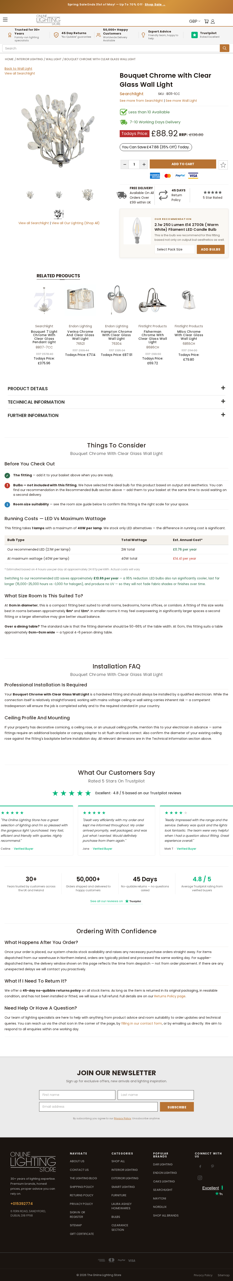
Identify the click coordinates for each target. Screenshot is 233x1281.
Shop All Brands (166, 1215)
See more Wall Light (181, 100)
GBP (193, 21)
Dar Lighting (162, 1164)
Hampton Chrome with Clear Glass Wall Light (116, 335)
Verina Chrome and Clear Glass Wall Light (80, 335)
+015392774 (21, 1203)
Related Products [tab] (58, 276)
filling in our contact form (141, 1023)
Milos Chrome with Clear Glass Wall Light (189, 335)
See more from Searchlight (142, 100)
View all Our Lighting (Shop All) (76, 223)
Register (76, 1217)
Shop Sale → (155, 4)
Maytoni (159, 1198)
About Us (77, 1161)
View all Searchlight (20, 73)
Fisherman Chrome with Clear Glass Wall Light (152, 336)
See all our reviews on (115, 901)
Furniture (119, 1195)
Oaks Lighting (164, 1181)
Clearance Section (119, 1227)
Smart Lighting (123, 1187)
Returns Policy (81, 1195)
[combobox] (112, 48)
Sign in (75, 1212)
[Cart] (206, 21)
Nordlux (160, 1207)
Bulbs (115, 1217)
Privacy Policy (122, 1118)
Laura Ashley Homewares (121, 1206)
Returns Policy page (169, 996)
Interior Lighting (124, 1170)
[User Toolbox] (213, 21)
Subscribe (176, 1107)
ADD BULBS (210, 249)
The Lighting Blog (83, 1178)
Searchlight (132, 94)
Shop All (118, 1161)
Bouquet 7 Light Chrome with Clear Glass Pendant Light (44, 336)
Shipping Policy (82, 1187)
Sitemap (76, 1225)
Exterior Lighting (124, 1178)
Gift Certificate (82, 1234)
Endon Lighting (165, 1173)
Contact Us (79, 1170)
